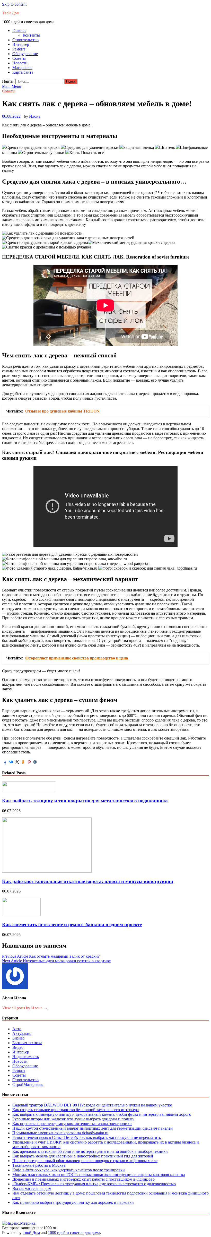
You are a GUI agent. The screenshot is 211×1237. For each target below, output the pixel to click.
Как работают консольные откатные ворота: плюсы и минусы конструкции (87, 881)
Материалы (22, 67)
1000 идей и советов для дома (74, 1232)
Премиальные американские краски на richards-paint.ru (60, 1133)
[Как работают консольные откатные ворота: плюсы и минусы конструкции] (47, 871)
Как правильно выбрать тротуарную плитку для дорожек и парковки (73, 1202)
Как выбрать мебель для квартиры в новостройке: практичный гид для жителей (82, 1156)
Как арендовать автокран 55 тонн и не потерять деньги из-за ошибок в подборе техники (90, 1151)
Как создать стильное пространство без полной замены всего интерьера (75, 1109)
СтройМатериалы (27, 1084)
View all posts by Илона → (25, 1008)
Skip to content (14, 4)
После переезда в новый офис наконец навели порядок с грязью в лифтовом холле (84, 1160)
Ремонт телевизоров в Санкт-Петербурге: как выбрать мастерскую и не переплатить (86, 1137)
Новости (20, 63)
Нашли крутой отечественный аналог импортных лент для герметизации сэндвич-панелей (92, 1128)
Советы (19, 58)
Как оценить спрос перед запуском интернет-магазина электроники (72, 1123)
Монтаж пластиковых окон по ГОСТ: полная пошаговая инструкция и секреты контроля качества (98, 1174)
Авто (16, 1029)
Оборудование (25, 53)
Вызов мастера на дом (31, 1188)
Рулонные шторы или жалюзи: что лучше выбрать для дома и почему (73, 1119)
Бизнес (18, 1038)
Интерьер (20, 44)
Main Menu (11, 86)
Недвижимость (25, 1056)
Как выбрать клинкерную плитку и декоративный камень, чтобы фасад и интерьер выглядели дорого (101, 1114)
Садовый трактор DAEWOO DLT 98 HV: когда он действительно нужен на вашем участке (92, 1105)
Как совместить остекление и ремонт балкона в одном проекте (72, 924)
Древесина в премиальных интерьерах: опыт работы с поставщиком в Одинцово (83, 1179)
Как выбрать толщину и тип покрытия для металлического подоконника (85, 800)
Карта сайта (22, 72)
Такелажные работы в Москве (38, 1165)
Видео (17, 1047)
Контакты (31, 35)
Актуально (21, 1033)
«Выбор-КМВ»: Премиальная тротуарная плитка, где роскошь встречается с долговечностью (94, 1184)
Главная (19, 30)
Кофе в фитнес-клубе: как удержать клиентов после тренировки (68, 1170)
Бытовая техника (27, 1043)
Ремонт (18, 49)
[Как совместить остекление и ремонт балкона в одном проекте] (21, 914)
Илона (34, 116)
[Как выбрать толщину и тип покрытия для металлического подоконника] (28, 790)
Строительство (25, 40)
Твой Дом (10, 13)
